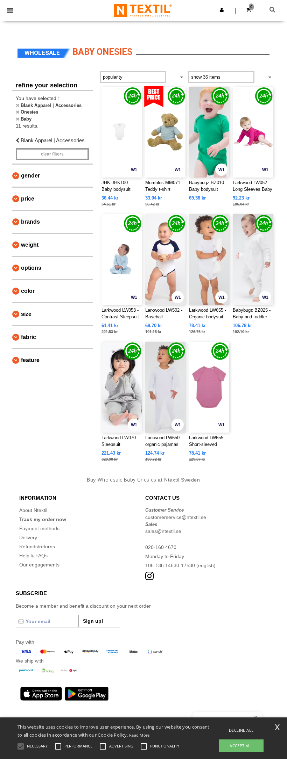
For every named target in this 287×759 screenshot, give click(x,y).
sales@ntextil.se (163, 531)
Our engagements (39, 565)
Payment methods (39, 528)
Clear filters (52, 154)
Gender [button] (30, 176)
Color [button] (28, 291)
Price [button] (27, 199)
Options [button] (31, 268)
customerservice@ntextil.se (175, 517)
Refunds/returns (37, 546)
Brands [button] (30, 222)
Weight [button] (29, 245)
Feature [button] (30, 360)
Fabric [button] (28, 337)
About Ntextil (33, 510)
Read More (139, 735)
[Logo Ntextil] (143, 10)
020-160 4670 (160, 547)
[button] (222, 10)
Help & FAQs (33, 555)
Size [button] (26, 314)
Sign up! (93, 621)
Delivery (28, 537)
